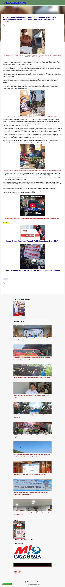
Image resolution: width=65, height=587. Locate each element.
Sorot (6, 279)
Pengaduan (16, 569)
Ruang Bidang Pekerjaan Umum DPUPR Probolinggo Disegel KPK (32, 241)
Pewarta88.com (16, 61)
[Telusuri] (63, 3)
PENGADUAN (7, 584)
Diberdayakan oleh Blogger (33, 581)
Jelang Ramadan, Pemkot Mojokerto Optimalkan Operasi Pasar (30, 474)
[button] (4, 25)
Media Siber (16, 572)
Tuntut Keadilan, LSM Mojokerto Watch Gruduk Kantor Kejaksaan (32, 270)
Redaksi (15, 574)
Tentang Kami (17, 571)
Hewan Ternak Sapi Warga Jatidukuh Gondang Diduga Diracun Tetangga (32, 377)
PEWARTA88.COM (15, 2)
